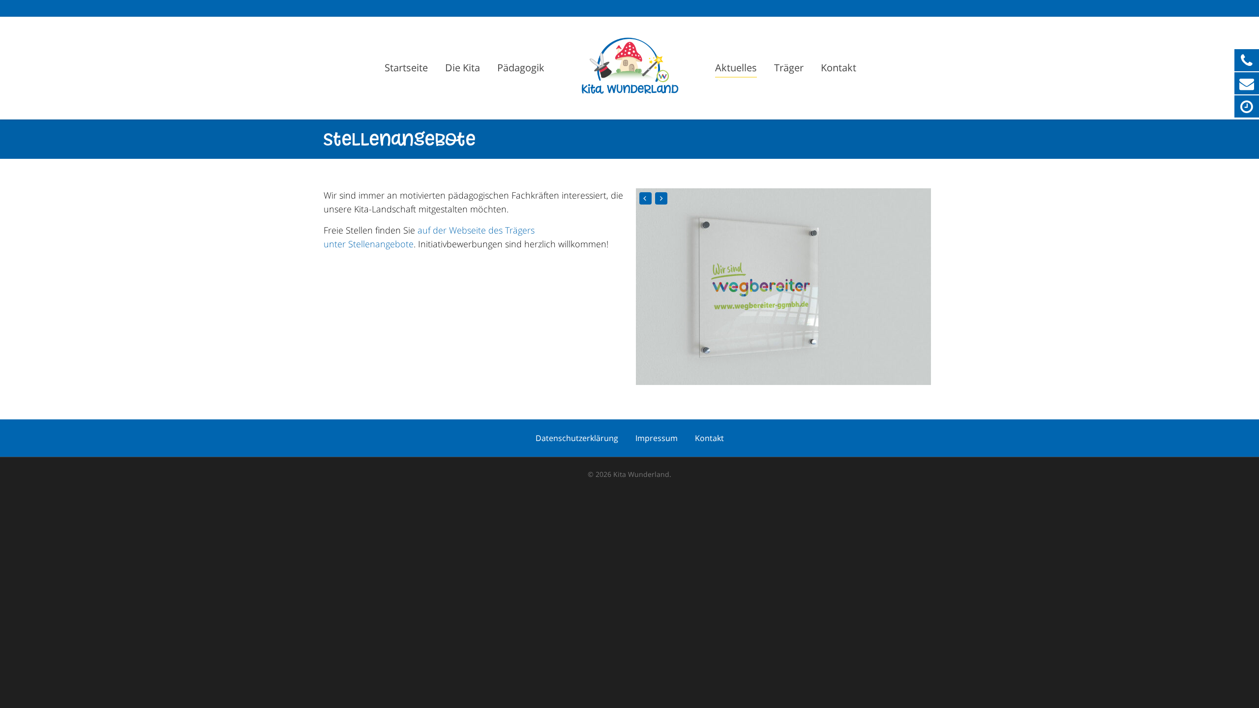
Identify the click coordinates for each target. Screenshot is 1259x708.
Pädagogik (520, 67)
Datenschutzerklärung (577, 438)
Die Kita (462, 67)
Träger (789, 67)
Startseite (406, 67)
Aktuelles (736, 67)
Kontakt (838, 67)
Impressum (656, 438)
